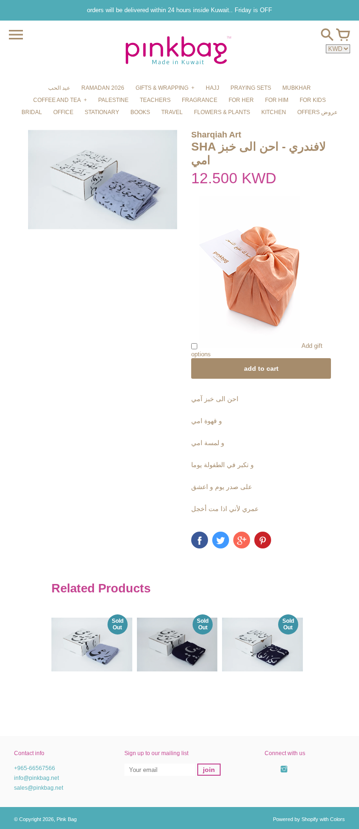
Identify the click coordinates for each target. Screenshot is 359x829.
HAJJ (212, 88)
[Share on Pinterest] (262, 540)
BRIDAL (32, 112)
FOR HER (241, 100)
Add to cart (261, 368)
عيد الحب (59, 88)
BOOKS (140, 112)
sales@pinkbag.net (38, 788)
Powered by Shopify (295, 819)
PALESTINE (113, 100)
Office (63, 112)
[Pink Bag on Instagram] (284, 774)
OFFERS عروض (317, 112)
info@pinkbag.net (36, 778)
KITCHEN (273, 112)
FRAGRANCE (199, 100)
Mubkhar (296, 88)
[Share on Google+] (241, 540)
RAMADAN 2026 (102, 88)
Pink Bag (67, 819)
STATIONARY (102, 112)
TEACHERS (155, 100)
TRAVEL (172, 112)
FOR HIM (276, 100)
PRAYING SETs (250, 88)
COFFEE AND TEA (57, 100)
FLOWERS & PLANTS (222, 112)
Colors (337, 819)
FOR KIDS (313, 100)
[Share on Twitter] (220, 540)
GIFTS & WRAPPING (162, 88)
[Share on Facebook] (199, 540)
